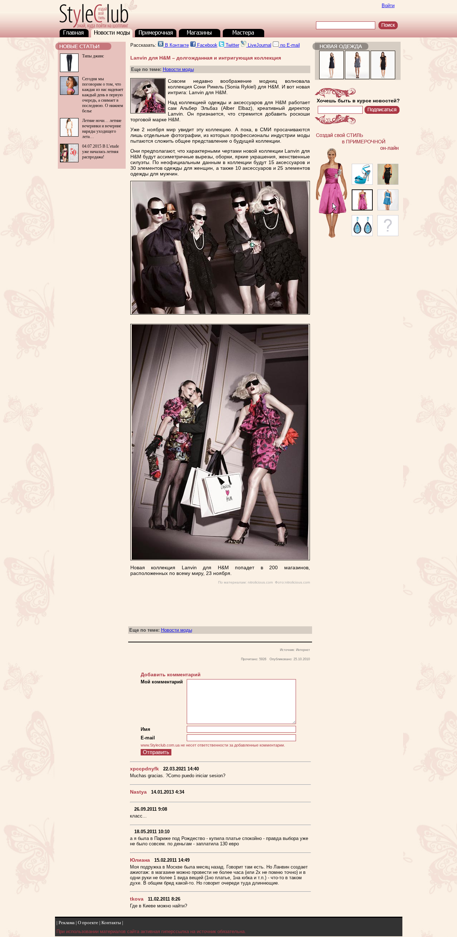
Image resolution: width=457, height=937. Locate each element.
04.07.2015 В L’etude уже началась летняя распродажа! (100, 151)
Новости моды (178, 69)
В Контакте (176, 45)
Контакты (111, 922)
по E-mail (289, 45)
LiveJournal (258, 45)
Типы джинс (93, 56)
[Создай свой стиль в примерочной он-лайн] (358, 238)
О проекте (88, 922)
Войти (388, 5)
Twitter (231, 45)
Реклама (67, 922)
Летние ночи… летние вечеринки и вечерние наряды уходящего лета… (101, 128)
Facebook (206, 45)
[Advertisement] (91, 199)
